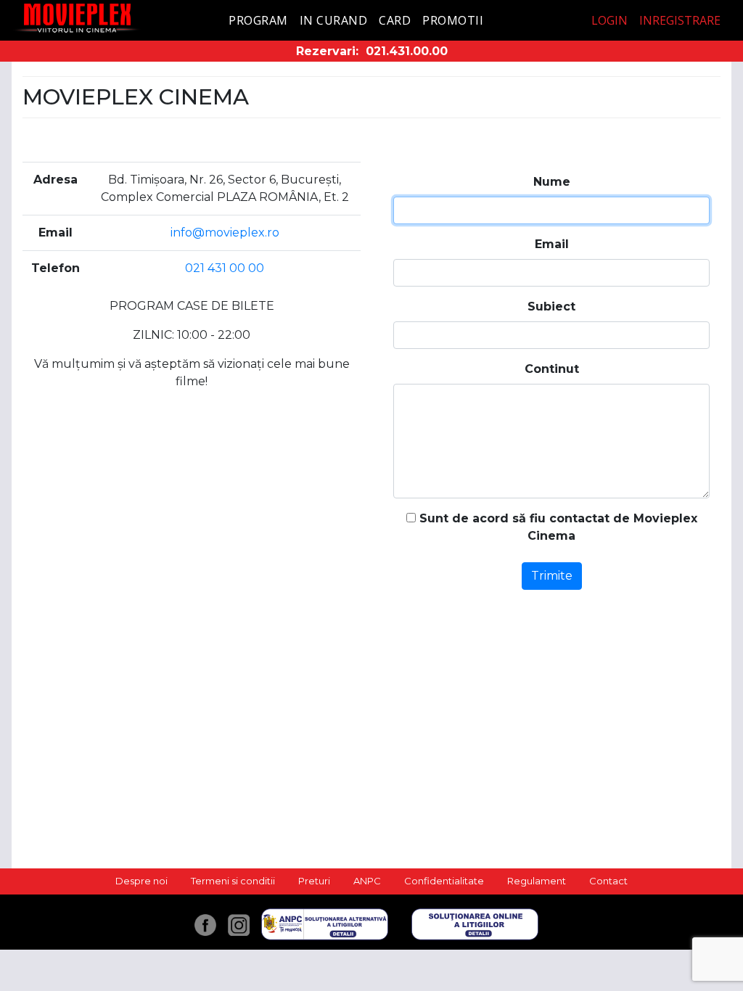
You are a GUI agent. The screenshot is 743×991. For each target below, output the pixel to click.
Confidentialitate (444, 881)
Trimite (551, 576)
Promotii (452, 20)
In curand (334, 20)
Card (395, 20)
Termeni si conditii (233, 881)
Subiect (551, 306)
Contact (608, 881)
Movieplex (77, 18)
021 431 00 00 (224, 268)
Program (258, 20)
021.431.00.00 (407, 51)
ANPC (367, 881)
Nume (551, 182)
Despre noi (141, 881)
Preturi (314, 881)
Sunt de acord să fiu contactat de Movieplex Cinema (556, 527)
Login (609, 20)
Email (552, 244)
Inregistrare (680, 20)
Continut (552, 369)
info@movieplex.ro (225, 232)
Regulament (536, 881)
